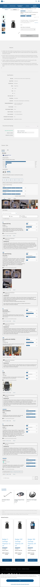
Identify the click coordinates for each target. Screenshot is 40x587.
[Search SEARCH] (36, 1)
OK (20, 580)
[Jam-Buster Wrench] (7, 494)
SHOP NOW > (7, 560)
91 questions (22, 14)
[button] (29, 35)
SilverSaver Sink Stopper (32, 499)
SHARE (35, 17)
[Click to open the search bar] (36, 1)
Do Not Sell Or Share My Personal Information (20, 584)
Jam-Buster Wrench (6, 499)
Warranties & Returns (9, 135)
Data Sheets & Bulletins (9, 130)
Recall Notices (8, 568)
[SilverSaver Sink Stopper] (32, 494)
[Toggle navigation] (39, 1)
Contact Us (19, 568)
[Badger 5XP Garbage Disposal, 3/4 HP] (20, 525)
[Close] (39, 575)
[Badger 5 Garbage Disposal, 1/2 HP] (7, 525)
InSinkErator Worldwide (25, 568)
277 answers (28, 14)
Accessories (4, 488)
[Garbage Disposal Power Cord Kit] (20, 494)
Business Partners (13, 568)
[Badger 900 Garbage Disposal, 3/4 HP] (33, 525)
